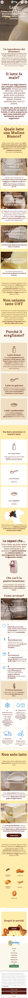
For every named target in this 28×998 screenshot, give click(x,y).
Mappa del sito (14, 959)
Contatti (14, 948)
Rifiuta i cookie (14, 992)
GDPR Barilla (14, 957)
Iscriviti (14, 928)
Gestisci (14, 996)
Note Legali (14, 962)
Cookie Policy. (6, 986)
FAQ (14, 951)
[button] (2, 2)
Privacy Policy (14, 953)
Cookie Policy (14, 955)
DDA (14, 964)
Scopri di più (14, 835)
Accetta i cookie (14, 989)
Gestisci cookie (14, 966)
